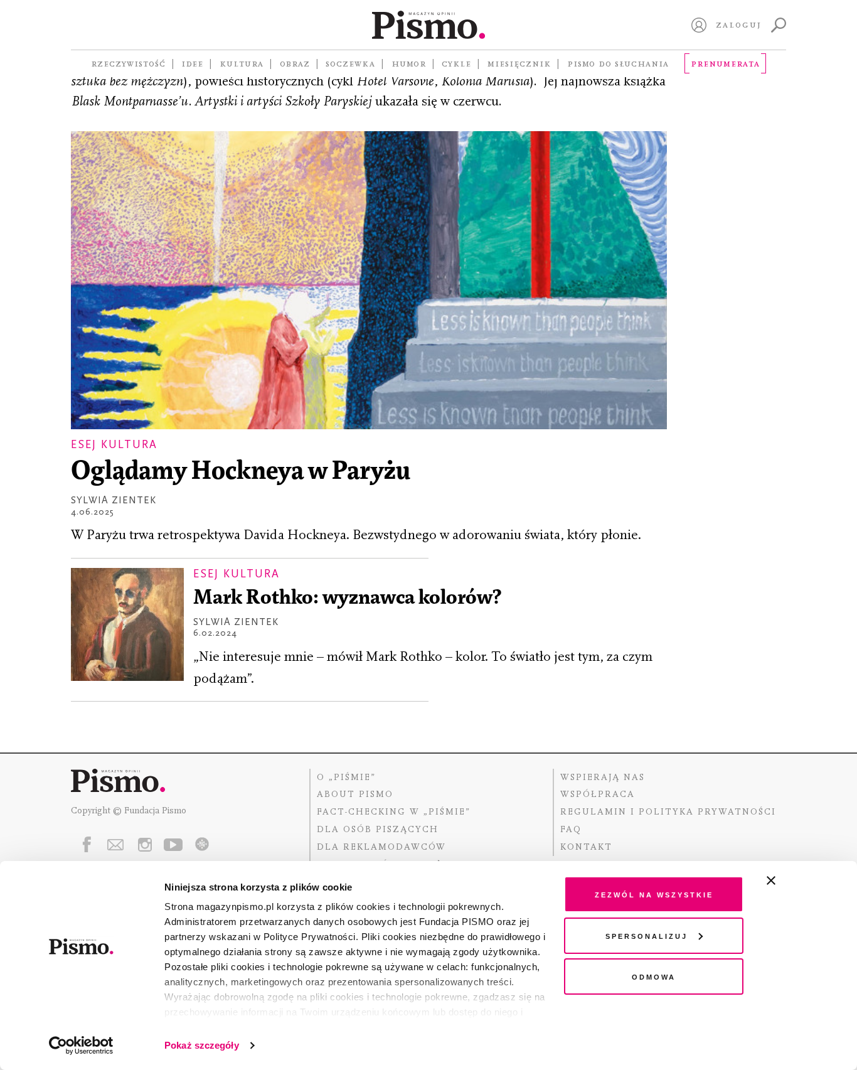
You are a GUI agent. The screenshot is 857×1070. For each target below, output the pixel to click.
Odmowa (654, 976)
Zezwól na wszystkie (654, 894)
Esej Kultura (114, 444)
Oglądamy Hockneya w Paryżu (240, 472)
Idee (192, 63)
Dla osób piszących (378, 829)
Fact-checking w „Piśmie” (394, 811)
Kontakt (586, 847)
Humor (408, 63)
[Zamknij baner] (804, 880)
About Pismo (355, 794)
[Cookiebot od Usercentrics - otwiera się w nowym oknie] (81, 1045)
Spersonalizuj (646, 935)
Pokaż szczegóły (201, 1045)
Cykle (456, 63)
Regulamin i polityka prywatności (668, 811)
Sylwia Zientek (113, 500)
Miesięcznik (519, 63)
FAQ (571, 829)
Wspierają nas (602, 777)
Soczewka (350, 63)
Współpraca (597, 794)
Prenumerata (725, 63)
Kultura (241, 63)
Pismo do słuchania (618, 63)
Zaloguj (739, 24)
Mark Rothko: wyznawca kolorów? (347, 598)
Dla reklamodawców (381, 847)
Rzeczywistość (128, 63)
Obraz (295, 63)
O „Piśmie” (346, 777)
